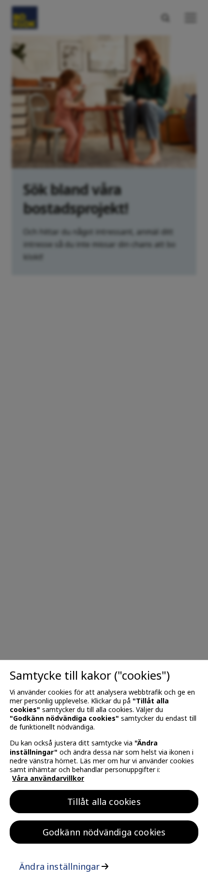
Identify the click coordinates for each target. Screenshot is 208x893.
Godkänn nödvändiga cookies (104, 832)
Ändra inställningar (59, 866)
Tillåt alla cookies (103, 801)
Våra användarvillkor (48, 778)
